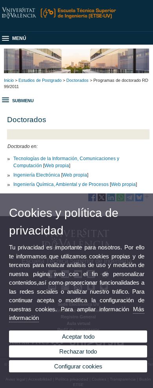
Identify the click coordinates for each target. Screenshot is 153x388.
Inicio (9, 80)
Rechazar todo (78, 351)
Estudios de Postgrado (40, 80)
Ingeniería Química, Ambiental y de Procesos (61, 184)
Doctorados (77, 80)
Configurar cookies (78, 366)
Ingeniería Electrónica (36, 175)
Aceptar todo (78, 336)
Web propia (56, 165)
